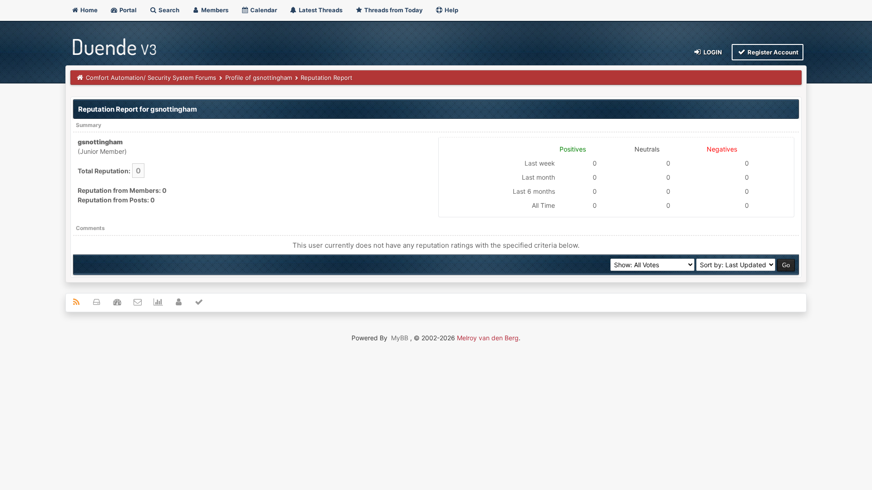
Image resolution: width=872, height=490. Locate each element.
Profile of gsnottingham (258, 77)
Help (450, 10)
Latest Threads (319, 10)
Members (214, 10)
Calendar (263, 10)
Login (712, 52)
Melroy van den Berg (488, 338)
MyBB (399, 338)
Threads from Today (393, 10)
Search (168, 10)
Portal (127, 10)
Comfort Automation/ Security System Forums (151, 77)
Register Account (772, 52)
